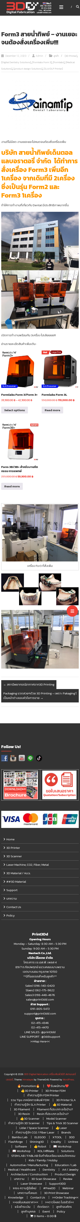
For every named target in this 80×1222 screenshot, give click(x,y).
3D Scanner (14, 856)
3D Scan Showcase (43, 1178)
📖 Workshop (62, 1146)
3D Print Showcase (56, 1192)
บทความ (11, 898)
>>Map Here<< (40, 1041)
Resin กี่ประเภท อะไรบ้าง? (53, 1113)
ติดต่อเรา (43, 1206)
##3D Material (16, 881)
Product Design (65, 1174)
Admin (39, 55)
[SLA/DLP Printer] (53, 69)
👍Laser (61, 1127)
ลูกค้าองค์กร (64, 1206)
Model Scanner (56, 1118)
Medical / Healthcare (22, 1169)
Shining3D (37, 1141)
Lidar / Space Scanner (34, 1127)
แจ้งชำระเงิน (22, 1206)
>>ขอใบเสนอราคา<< (25, 1202)
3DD (72, 1137)
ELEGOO (40, 1137)
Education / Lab (66, 1165)
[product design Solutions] (28, 69)
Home (10, 839)
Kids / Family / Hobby (43, 1160)
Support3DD (57, 1183)
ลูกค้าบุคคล (28, 1211)
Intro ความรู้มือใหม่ (24, 1188)
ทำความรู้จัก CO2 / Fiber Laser (35, 1132)
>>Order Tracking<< (65, 1197)
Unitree (73, 1141)
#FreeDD (49, 1188)
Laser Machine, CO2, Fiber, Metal (27, 864)
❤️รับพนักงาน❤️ (58, 1085)
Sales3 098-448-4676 (40, 994)
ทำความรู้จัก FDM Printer (43, 1095)
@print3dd (48, 1032)
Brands (66, 1132)
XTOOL (57, 1137)
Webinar (68, 1188)
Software (21, 1146)
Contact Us (13, 907)
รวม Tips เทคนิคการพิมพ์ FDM (30, 1100)
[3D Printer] (71, 56)
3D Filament (22, 1109)
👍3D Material (62, 1104)
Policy (10, 915)
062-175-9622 (45, 990)
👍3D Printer (29, 1090)
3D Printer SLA (66, 1100)
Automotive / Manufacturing (29, 1165)
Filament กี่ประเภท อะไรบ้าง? (55, 1109)
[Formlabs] (58, 62)
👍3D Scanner (29, 1118)
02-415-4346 (40, 1022)
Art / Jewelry (70, 1169)
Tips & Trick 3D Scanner (62, 1123)
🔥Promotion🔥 (28, 1085)
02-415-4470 (40, 1027)
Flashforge (15, 1141)
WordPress (68, 1079)
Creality (56, 1141)
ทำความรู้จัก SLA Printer (30, 1104)
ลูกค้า (56, 56)
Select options (14, 410)
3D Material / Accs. (18, 873)
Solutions (67, 1151)
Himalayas (28, 1079)
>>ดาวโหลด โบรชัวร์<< (59, 1202)
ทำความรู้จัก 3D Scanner (24, 1123)
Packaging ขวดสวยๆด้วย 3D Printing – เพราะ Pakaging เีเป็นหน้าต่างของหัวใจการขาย (40, 695)
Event (46, 1211)
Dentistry (49, 1169)
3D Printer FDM (55, 1090)
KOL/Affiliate (46, 1151)
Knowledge (15, 1197)
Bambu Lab (19, 1137)
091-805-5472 (40, 1008)
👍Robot (40, 1146)
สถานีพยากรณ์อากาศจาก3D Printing (28, 684)
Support (11, 890)
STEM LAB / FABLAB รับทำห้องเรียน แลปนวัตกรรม (43, 1155)
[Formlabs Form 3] (42, 62)
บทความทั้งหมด (27, 1192)
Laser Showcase (31, 1183)
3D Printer (13, 847)
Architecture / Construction (29, 1174)
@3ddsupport (50, 1036)
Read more (52, 410)
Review (67, 1178)
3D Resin (24, 1113)
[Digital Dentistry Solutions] (16, 62)
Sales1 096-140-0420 (40, 985)
